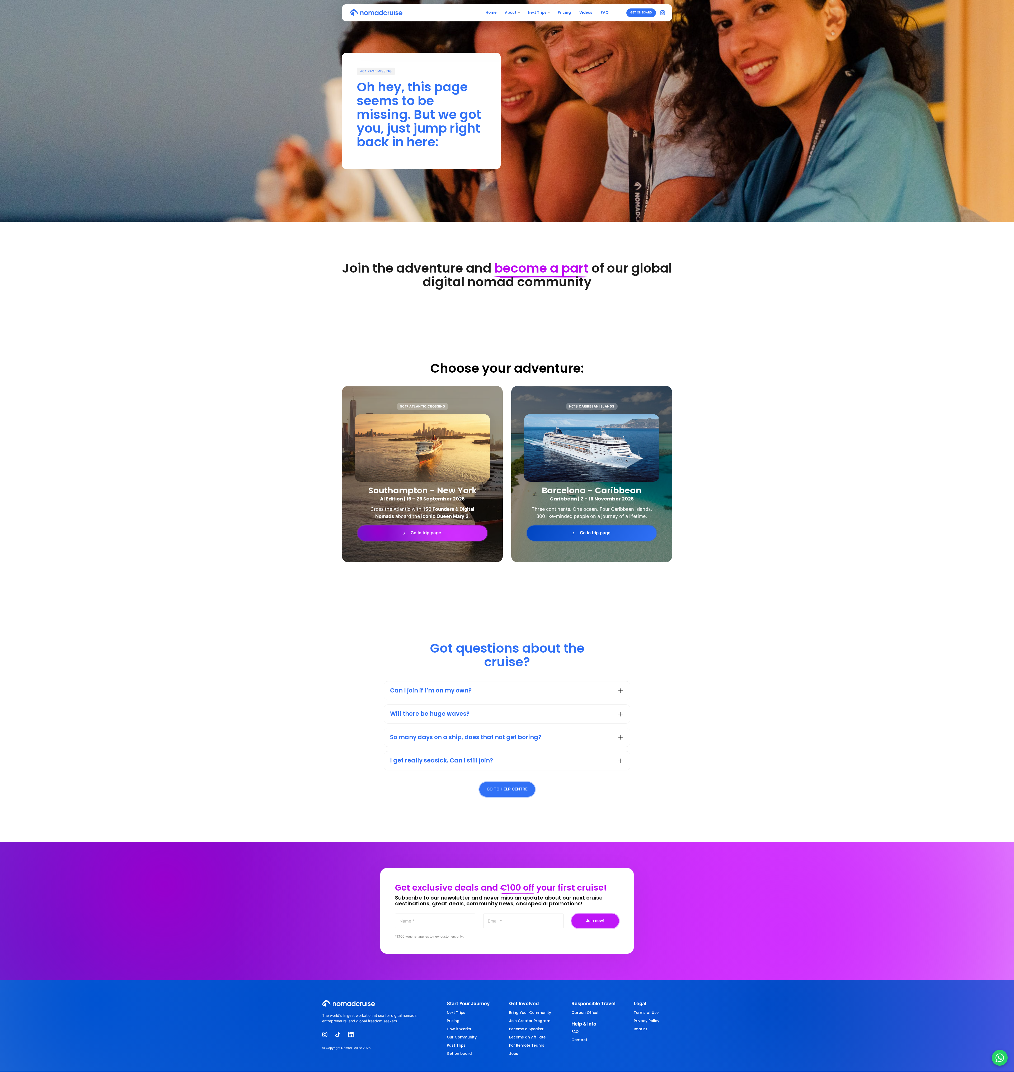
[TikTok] (339, 1035)
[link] (422, 533)
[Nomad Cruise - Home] (376, 12)
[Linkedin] (352, 1035)
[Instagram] (664, 13)
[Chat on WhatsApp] (1000, 1058)
